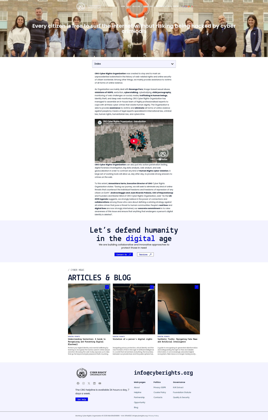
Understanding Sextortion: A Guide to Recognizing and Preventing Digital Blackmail (87, 342)
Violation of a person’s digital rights (132, 339)
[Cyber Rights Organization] (88, 6)
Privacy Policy (154, 416)
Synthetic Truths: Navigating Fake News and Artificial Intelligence (177, 340)
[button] (141, 6)
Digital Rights (74, 336)
